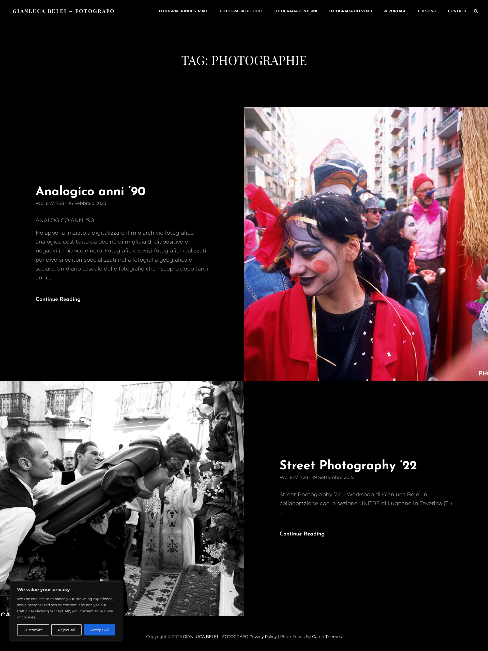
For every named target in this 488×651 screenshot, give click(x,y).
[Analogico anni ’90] (366, 244)
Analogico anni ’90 (91, 192)
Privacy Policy (263, 636)
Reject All (66, 630)
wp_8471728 (50, 203)
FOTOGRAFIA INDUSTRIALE (183, 11)
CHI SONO (427, 11)
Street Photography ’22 (348, 466)
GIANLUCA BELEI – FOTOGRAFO (64, 10)
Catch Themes (327, 636)
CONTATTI (457, 11)
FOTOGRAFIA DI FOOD (241, 11)
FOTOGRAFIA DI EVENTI (350, 11)
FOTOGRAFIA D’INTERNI (295, 11)
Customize (33, 630)
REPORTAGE (395, 11)
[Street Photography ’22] (122, 498)
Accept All (99, 630)
